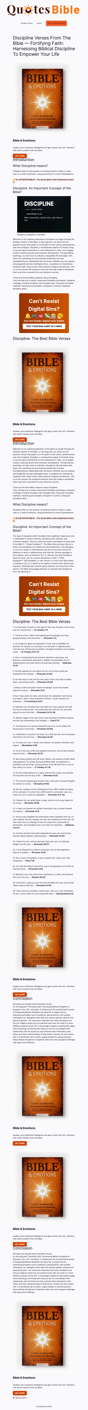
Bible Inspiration (21, 1398)
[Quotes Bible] (43, 10)
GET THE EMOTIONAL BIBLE (56, 23)
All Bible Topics (27, 23)
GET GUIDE (20, 156)
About (39, 23)
